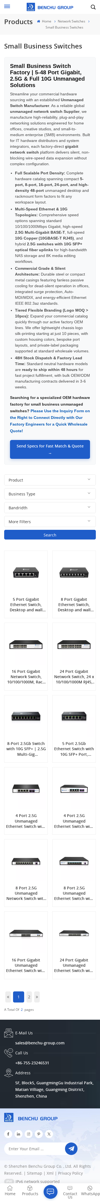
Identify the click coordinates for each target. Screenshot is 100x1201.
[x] (49, 1134)
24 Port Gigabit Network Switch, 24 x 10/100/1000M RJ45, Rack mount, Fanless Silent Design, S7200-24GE (74, 677)
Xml (50, 1173)
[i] (18, 1134)
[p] (39, 1134)
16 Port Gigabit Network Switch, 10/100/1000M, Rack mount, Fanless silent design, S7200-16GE (26, 677)
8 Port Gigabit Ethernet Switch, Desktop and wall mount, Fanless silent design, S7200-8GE (74, 605)
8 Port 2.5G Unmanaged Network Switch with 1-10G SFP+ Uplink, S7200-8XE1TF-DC (26, 893)
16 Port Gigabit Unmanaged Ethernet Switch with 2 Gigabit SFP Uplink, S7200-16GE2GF (26, 965)
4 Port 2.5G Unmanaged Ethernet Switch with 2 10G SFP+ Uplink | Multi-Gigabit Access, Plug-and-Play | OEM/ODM (26, 821)
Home (46, 21)
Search (50, 535)
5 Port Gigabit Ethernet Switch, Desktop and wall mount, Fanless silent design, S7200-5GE (26, 605)
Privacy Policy (70, 1173)
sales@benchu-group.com (39, 1042)
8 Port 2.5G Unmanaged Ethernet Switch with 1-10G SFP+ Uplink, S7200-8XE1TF (74, 893)
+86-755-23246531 (32, 1062)
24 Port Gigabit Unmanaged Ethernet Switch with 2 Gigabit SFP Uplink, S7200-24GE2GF (74, 965)
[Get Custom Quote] (51, 1192)
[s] (29, 1134)
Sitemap (34, 1173)
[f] (8, 1134)
